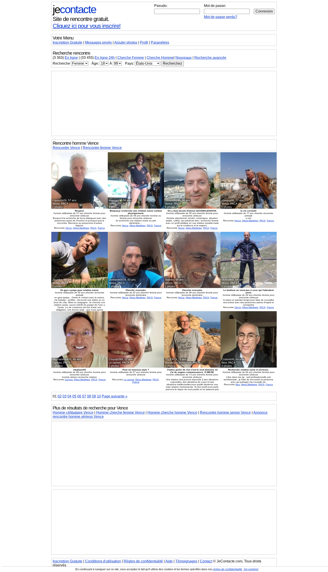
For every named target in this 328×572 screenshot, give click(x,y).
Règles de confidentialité (143, 561)
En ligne (71, 58)
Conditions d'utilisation (103, 561)
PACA (93, 228)
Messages (98, 42)
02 (60, 396)
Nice (237, 384)
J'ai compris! (250, 569)
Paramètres (160, 42)
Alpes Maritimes (81, 228)
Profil (144, 42)
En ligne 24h (105, 58)
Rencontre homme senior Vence (225, 412)
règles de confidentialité (227, 569)
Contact (206, 561)
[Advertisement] (164, 103)
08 (89, 396)
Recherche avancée (210, 58)
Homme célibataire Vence (73, 412)
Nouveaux (183, 58)
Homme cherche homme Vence (172, 412)
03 (64, 396)
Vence (68, 228)
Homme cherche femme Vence (120, 412)
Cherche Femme (130, 58)
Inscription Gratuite (67, 42)
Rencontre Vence (66, 148)
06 (79, 396)
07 (84, 396)
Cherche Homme (160, 58)
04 (69, 396)
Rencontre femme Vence (102, 148)
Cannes (69, 379)
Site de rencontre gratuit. (81, 19)
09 (94, 396)
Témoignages (186, 561)
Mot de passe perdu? (220, 17)
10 (99, 396)
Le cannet (129, 379)
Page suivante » (114, 396)
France (101, 228)
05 (74, 396)
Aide (169, 561)
